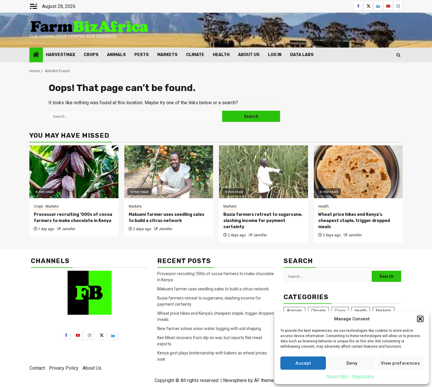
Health (221, 54)
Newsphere (235, 380)
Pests (141, 54)
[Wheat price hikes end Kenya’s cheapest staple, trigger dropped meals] (358, 171)
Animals (116, 54)
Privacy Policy (337, 376)
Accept (303, 363)
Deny (351, 363)
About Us (248, 54)
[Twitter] (101, 335)
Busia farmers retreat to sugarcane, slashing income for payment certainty (262, 220)
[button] (420, 319)
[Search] (398, 55)
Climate (195, 54)
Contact (37, 368)
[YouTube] (77, 335)
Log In (275, 54)
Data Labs (302, 54)
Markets (167, 54)
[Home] (36, 55)
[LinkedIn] (113, 335)
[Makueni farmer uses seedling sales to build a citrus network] (168, 171)
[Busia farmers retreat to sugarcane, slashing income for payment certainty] (263, 171)
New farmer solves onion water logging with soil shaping (209, 328)
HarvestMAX (60, 54)
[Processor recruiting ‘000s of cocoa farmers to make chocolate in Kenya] (73, 171)
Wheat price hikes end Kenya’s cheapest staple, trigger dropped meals (354, 220)
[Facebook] (66, 335)
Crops (91, 54)
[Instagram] (89, 335)
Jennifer (68, 229)
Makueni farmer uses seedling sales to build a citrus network (213, 289)
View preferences (400, 363)
